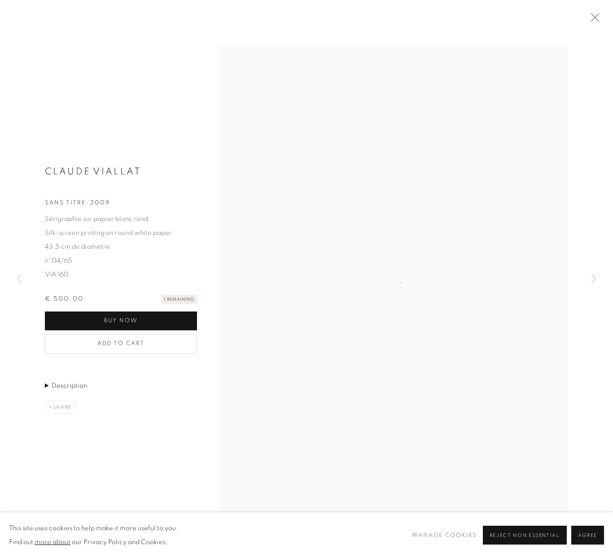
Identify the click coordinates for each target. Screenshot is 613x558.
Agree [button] (587, 535)
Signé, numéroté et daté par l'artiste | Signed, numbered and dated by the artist (114, 387)
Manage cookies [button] (444, 535)
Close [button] (593, 20)
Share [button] (62, 407)
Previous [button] (19, 279)
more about (52, 542)
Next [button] (593, 279)
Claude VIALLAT (93, 171)
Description (69, 385)
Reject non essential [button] (525, 535)
